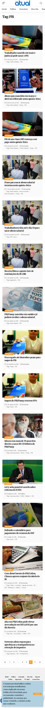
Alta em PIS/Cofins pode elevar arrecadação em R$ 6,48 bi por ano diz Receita (21, 624)
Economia (9, 49)
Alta (11, 633)
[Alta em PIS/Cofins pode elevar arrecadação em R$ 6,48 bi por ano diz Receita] (22, 606)
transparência (24, 654)
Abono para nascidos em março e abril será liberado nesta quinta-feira (22, 97)
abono (11, 539)
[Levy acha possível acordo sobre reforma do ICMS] (22, 472)
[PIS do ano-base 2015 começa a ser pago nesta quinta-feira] (22, 124)
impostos (12, 654)
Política (8, 483)
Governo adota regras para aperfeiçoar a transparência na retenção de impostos (19, 644)
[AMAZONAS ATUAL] (23, 3)
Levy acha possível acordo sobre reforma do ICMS (20, 488)
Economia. (9, 354)
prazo (15, 237)
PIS (21, 62)
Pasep (21, 105)
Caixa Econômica (9, 194)
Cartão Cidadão (14, 62)
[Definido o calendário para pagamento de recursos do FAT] (22, 515)
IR (34, 585)
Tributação (11, 587)
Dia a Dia (8, 526)
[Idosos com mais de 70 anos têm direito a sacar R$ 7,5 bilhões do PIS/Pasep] (22, 426)
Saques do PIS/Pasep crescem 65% (20, 400)
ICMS (22, 496)
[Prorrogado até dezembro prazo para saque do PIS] (22, 342)
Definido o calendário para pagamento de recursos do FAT (19, 531)
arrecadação (17, 633)
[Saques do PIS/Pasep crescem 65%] (22, 385)
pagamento (13, 280)
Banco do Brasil (23, 191)
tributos (18, 587)
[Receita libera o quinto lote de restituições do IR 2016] (22, 256)
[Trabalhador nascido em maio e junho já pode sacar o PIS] (22, 37)
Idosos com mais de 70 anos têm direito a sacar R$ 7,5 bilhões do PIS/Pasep (20, 444)
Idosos (22, 453)
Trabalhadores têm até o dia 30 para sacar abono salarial (21, 229)
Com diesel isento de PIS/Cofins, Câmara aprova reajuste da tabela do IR (22, 576)
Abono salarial (14, 105)
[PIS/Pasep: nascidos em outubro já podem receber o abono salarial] (22, 299)
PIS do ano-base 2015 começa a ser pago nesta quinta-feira (20, 140)
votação (24, 587)
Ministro (27, 496)
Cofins (12, 585)
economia (18, 585)
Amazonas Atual (14, 453)
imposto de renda (27, 585)
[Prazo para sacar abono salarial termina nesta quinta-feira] (22, 167)
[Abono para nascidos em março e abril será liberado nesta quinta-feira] (22, 81)
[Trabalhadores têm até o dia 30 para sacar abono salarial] (22, 212)
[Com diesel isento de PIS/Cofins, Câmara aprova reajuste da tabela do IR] (22, 558)
